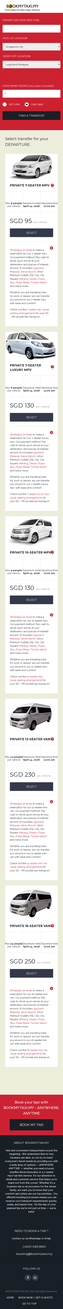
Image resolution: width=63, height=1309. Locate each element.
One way (37, 104)
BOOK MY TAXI (31, 1125)
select (31, 232)
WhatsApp (16, 250)
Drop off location (17, 56)
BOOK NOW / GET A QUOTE (35, 1297)
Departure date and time (21, 20)
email (29, 250)
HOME (10, 1297)
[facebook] (28, 1277)
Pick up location (15, 38)
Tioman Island (39, 282)
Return (14, 104)
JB (20, 268)
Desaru (33, 278)
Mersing (23, 278)
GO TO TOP (29, 1303)
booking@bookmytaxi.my (34, 1253)
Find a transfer (31, 115)
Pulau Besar (22, 282)
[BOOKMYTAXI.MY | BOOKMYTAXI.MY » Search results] (22, 7)
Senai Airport (28, 271)
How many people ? (28, 85)
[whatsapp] (35, 1277)
